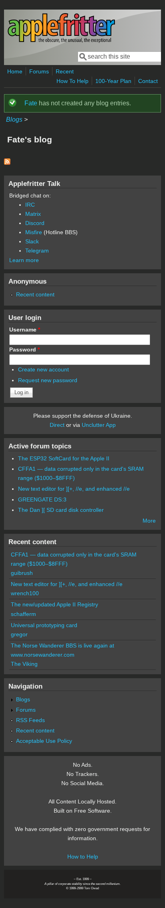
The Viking (24, 664)
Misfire (33, 232)
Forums (39, 71)
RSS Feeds (30, 720)
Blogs (14, 119)
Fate (30, 103)
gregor (19, 634)
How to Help (82, 856)
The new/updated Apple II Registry (54, 604)
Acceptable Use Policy (44, 741)
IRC (30, 204)
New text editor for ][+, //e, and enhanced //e (74, 489)
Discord (34, 223)
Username (24, 329)
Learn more (24, 260)
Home (14, 71)
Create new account (43, 369)
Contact (148, 81)
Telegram (37, 250)
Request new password (47, 380)
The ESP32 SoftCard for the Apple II (63, 458)
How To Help (72, 81)
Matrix (33, 214)
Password (24, 349)
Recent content (35, 294)
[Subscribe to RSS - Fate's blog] (7, 162)
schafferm (23, 614)
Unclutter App (99, 425)
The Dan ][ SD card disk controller (61, 510)
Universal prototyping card (44, 625)
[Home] (61, 41)
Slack (32, 241)
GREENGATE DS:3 (42, 499)
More (149, 520)
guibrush (22, 573)
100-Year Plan (113, 81)
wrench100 (25, 593)
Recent (65, 71)
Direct (57, 425)
